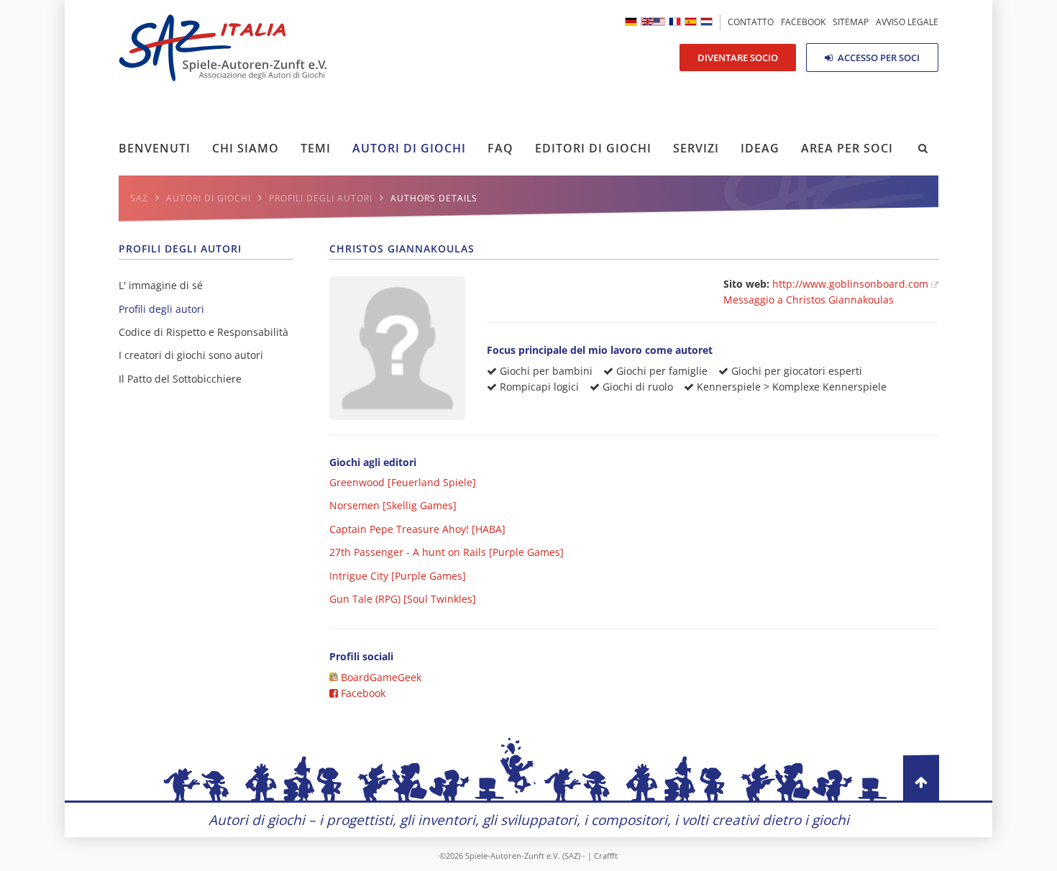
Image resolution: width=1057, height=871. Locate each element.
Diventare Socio (737, 57)
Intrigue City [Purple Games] (397, 576)
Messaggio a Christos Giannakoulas (808, 299)
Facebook (361, 693)
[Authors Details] (653, 21)
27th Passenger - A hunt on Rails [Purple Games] (446, 552)
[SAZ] (675, 21)
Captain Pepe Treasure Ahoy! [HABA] (417, 529)
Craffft (606, 855)
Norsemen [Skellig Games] (393, 505)
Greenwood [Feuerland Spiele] (402, 482)
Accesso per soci (878, 57)
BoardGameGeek (379, 677)
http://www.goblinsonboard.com (851, 284)
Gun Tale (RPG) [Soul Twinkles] (402, 599)
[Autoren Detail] (631, 21)
